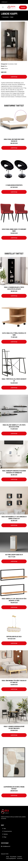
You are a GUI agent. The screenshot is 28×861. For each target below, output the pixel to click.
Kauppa (23, 7)
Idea (5, 828)
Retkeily (6, 834)
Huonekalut (6, 17)
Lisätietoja (14, 76)
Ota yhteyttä (13, 856)
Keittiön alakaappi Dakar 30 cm (14, 554)
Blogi (5, 837)
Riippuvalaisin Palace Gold (14, 636)
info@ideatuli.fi (4, 2)
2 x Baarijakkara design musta (14, 185)
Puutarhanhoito (8, 831)
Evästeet (19, 856)
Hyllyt (11, 17)
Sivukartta (19, 858)
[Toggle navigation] (3, 7)
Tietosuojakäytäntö (11, 858)
